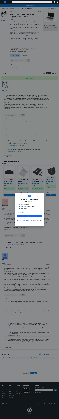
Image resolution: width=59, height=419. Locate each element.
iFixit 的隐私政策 (26, 220)
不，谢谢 (29, 223)
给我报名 (29, 216)
